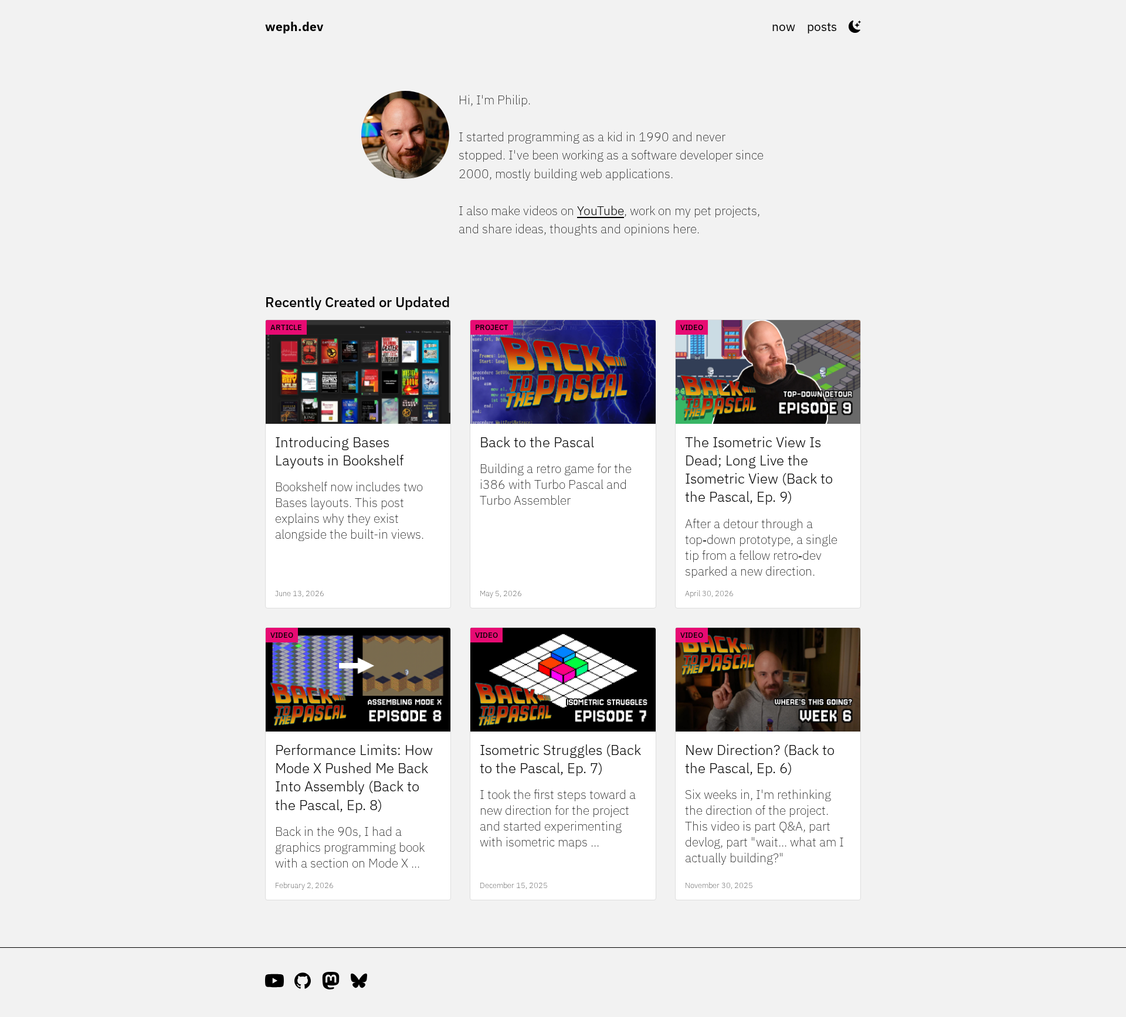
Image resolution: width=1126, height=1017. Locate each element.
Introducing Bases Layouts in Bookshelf (339, 451)
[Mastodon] (330, 982)
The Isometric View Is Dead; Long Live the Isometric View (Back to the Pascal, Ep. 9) (759, 469)
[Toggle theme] (855, 27)
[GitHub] (302, 982)
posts (822, 27)
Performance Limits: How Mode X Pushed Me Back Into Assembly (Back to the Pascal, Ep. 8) (354, 777)
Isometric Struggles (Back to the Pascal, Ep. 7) (560, 759)
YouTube (600, 211)
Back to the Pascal (537, 442)
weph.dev (294, 27)
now (783, 27)
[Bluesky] (359, 982)
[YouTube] (274, 982)
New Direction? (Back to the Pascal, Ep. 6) (760, 759)
